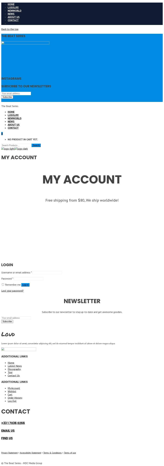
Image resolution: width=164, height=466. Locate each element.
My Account (14, 388)
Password (7, 278)
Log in (25, 285)
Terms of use (70, 452)
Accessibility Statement (30, 452)
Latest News (15, 365)
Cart (10, 394)
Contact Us (14, 375)
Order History (15, 397)
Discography (14, 369)
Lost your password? (12, 290)
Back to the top (9, 29)
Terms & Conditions (52, 452)
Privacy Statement (9, 452)
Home (11, 362)
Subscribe (7, 97)
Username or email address (16, 272)
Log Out (12, 400)
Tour (10, 372)
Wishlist (12, 391)
